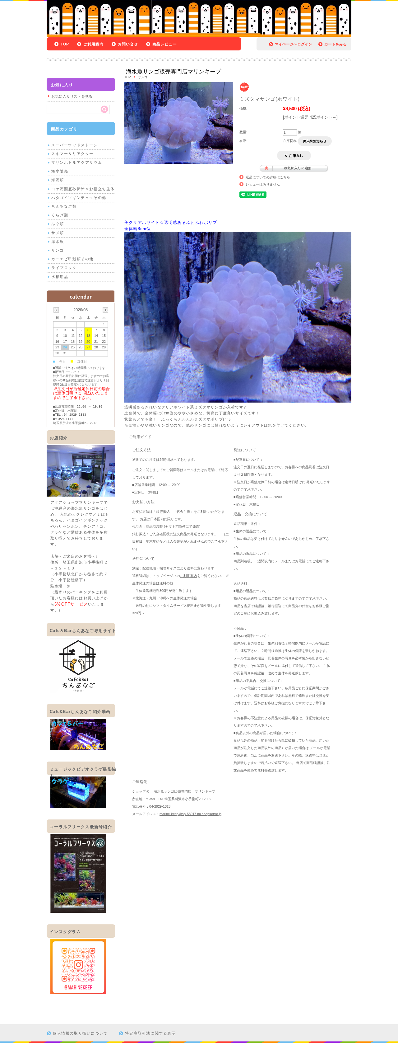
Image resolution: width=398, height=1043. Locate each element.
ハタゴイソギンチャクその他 (78, 198)
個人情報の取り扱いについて (80, 1033)
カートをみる (335, 44)
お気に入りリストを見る (71, 96)
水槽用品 (59, 277)
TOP (65, 44)
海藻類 (57, 180)
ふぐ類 (57, 224)
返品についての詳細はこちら (268, 177)
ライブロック (64, 268)
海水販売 (59, 171)
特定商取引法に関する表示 (150, 1033)
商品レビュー (164, 44)
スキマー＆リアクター (72, 154)
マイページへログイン (293, 44)
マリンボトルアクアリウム (76, 162)
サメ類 (57, 233)
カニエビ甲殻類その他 (72, 259)
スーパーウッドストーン (74, 145)
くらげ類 (59, 215)
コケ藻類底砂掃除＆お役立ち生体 (83, 189)
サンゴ (142, 77)
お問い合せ (128, 44)
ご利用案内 (93, 44)
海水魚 (57, 241)
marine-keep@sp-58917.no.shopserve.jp (190, 814)
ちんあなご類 (64, 206)
